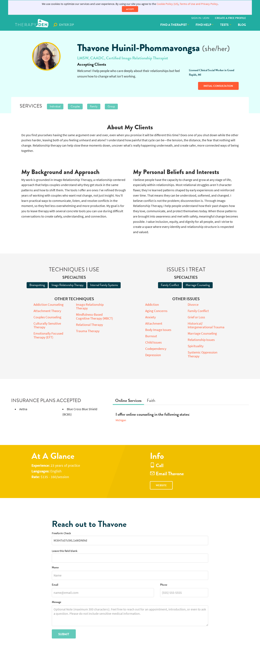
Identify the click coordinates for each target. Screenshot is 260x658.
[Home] (32, 25)
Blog (242, 25)
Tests (224, 25)
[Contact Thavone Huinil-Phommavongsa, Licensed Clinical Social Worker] (46, 56)
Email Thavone (169, 474)
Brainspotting (37, 285)
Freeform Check (61, 533)
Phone (163, 585)
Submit (63, 634)
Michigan (121, 420)
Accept (130, 9)
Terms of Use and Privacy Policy (199, 4)
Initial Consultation (218, 86)
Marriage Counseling (198, 285)
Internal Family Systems (104, 285)
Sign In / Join (200, 18)
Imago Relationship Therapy (67, 285)
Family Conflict (170, 285)
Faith (151, 400)
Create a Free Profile (230, 18)
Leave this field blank (64, 551)
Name (55, 567)
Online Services (128, 400)
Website (161, 485)
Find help (203, 25)
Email (55, 585)
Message (56, 602)
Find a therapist (173, 25)
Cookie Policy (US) (167, 4)
